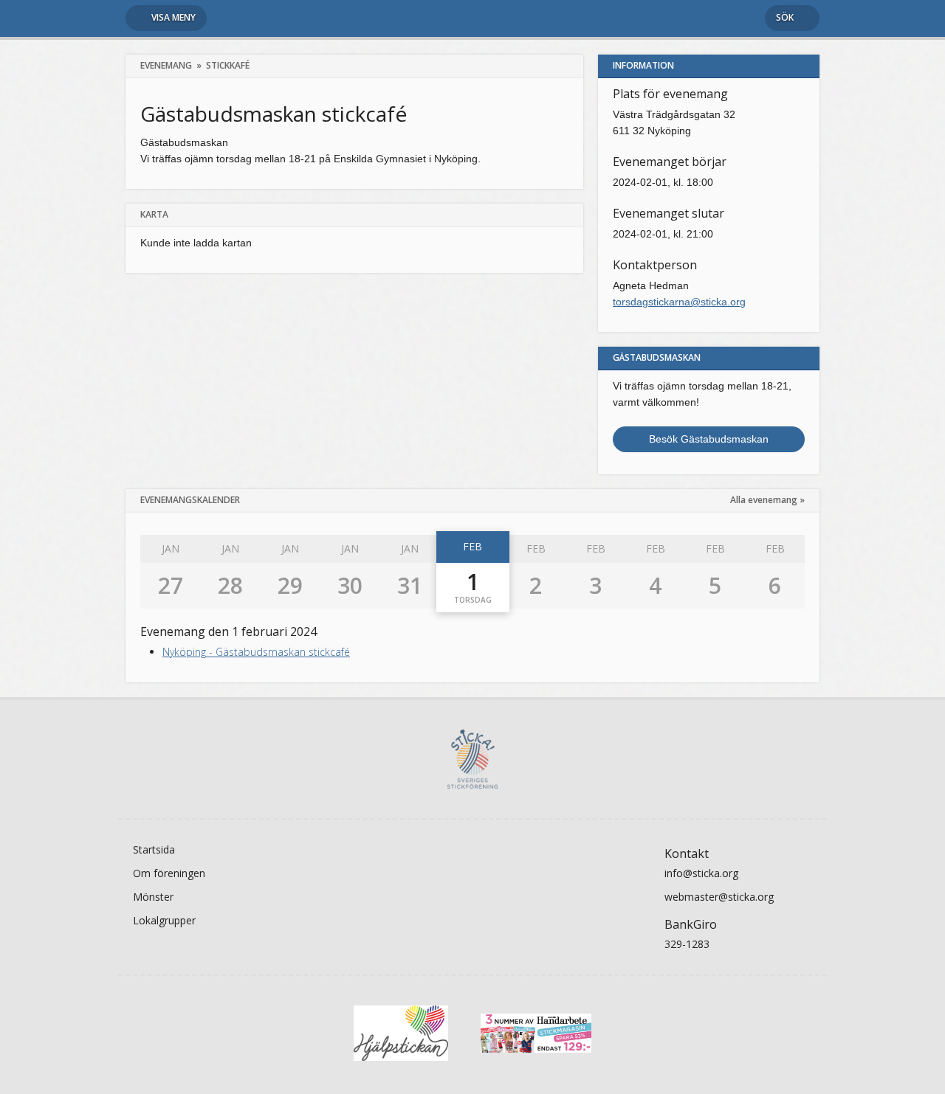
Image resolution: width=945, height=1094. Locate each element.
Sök (785, 17)
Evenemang (166, 65)
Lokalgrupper (164, 920)
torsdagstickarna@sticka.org (679, 302)
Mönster (153, 897)
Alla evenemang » (767, 500)
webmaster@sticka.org (719, 897)
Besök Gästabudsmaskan (709, 439)
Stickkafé (228, 65)
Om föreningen (169, 873)
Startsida (154, 849)
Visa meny (173, 17)
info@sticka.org (701, 873)
